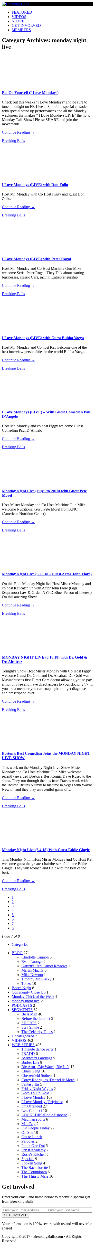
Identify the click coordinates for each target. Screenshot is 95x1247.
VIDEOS (19, 17)
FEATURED (22, 12)
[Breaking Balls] (15, 4)
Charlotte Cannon (35, 957)
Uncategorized (23, 1036)
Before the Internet (35, 1018)
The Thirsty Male (34, 1176)
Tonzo (26, 983)
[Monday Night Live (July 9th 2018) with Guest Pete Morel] (24, 482)
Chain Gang (30, 1071)
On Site (27, 1132)
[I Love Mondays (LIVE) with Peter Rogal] (24, 250)
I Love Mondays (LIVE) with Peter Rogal (36, 259)
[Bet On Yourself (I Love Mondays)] (24, 84)
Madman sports (33, 1119)
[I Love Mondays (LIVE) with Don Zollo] (24, 176)
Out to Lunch (31, 1137)
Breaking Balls (13, 141)
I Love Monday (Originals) (42, 1102)
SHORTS (29, 1023)
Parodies (28, 1141)
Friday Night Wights (37, 1089)
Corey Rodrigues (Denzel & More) (48, 1080)
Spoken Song (31, 1163)
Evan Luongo (32, 961)
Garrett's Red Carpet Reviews (44, 966)
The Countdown (34, 1172)
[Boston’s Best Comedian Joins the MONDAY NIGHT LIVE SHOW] (24, 745)
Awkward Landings (36, 1058)
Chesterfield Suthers (36, 1075)
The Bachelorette (34, 1167)
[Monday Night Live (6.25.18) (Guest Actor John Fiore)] (24, 565)
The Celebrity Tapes (37, 1032)
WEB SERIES (23, 1045)
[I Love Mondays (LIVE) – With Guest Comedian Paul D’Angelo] (24, 403)
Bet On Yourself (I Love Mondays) (30, 93)
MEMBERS (21, 30)
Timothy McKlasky (36, 979)
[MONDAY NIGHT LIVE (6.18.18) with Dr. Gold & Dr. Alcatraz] (24, 649)
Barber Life (30, 1062)
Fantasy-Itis (30, 1084)
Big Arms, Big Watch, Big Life (45, 1067)
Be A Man (29, 1014)
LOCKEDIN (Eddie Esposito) (44, 1115)
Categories (20, 944)
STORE (18, 21)
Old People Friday (35, 1128)
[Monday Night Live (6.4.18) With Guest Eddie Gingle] (24, 841)
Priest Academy (33, 1150)
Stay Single (30, 1027)
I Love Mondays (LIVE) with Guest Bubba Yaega (43, 338)
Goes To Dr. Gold (35, 1093)
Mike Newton (32, 975)
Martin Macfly (32, 970)
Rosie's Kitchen (33, 1154)
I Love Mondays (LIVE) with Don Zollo (35, 185)
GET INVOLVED (26, 25)
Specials (27, 1159)
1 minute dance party (37, 1049)
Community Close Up (29, 992)
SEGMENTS (22, 1010)
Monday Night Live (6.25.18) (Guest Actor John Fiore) (47, 574)
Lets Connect (31, 1110)
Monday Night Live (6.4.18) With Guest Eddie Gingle (46, 850)
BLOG (17, 953)
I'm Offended (31, 1106)
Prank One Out (33, 1146)
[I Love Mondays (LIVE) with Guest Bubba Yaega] (24, 329)
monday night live (25, 1001)
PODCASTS (22, 1005)
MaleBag (28, 1124)
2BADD (28, 1054)
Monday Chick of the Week (33, 997)
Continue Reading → (18, 132)
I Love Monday (33, 1097)
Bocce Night (21, 988)
